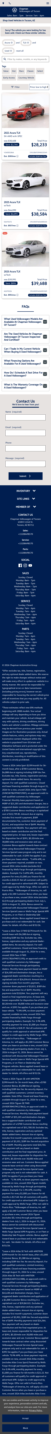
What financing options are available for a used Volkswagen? (22, 362)
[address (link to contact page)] (3, 3)
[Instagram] (25, 565)
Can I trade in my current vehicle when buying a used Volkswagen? (22, 350)
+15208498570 (25, 534)
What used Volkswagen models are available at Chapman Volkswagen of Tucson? (23, 321)
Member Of (23, 507)
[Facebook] (20, 565)
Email (13, 427)
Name (13, 411)
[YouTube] (30, 565)
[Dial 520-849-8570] (10, 3)
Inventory (23, 491)
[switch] (47, 3)
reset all (20, 50)
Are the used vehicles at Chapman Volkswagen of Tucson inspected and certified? (23, 336)
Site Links (23, 498)
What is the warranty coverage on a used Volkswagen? (23, 386)
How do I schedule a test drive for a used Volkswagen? (23, 374)
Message (14, 458)
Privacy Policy (36, 1410)
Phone (8, 442)
